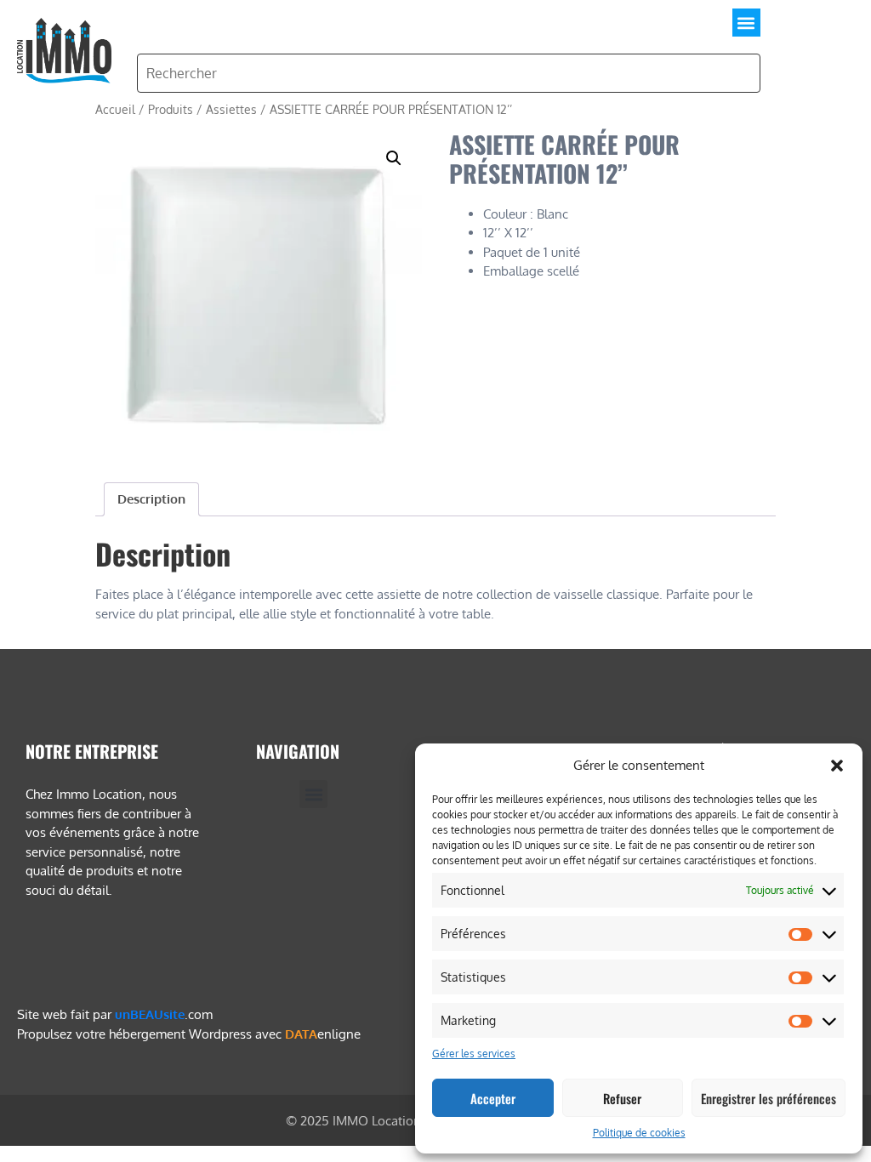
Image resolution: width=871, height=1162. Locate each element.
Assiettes (231, 109)
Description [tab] (151, 499)
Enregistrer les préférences (768, 1098)
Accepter (492, 1098)
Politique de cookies (639, 1132)
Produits (170, 109)
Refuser (622, 1098)
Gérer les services (473, 1053)
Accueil (115, 109)
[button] (836, 765)
